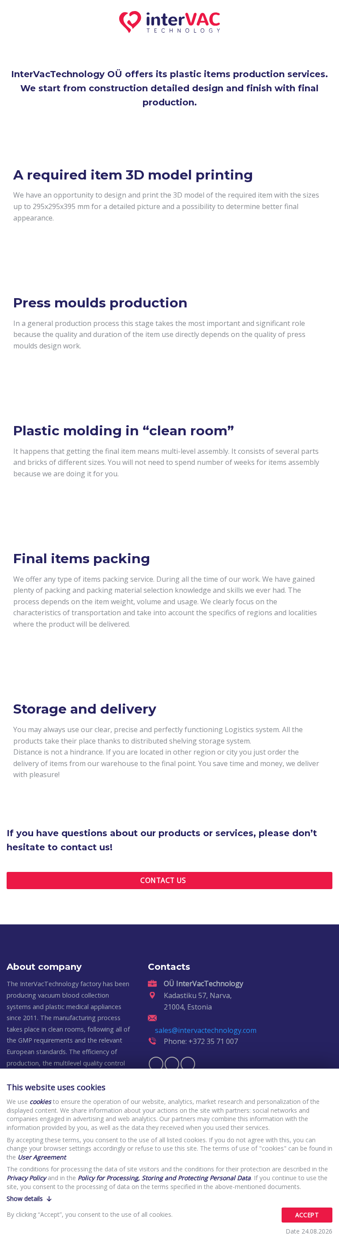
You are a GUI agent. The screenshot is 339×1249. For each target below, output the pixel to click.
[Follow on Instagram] (172, 1064)
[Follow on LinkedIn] (188, 1064)
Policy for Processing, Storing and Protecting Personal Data (164, 1178)
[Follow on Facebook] (156, 1064)
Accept (307, 1215)
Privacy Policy (26, 1178)
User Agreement (42, 1157)
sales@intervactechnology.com (205, 1030)
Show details (26, 1198)
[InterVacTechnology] (169, 22)
